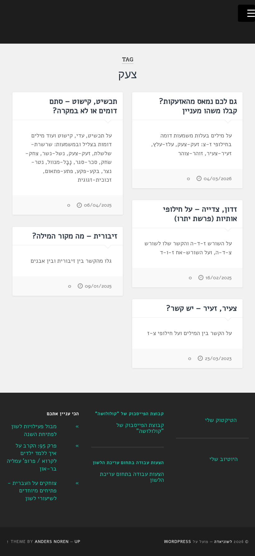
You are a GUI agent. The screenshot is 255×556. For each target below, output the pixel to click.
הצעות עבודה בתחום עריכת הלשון (128, 462)
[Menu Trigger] (246, 13)
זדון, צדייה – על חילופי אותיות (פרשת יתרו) (200, 214)
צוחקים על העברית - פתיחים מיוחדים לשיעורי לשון (32, 490)
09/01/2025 (98, 286)
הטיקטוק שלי (221, 420)
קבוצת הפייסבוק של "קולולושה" (129, 413)
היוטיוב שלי (223, 459)
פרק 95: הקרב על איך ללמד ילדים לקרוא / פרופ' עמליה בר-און (32, 457)
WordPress (177, 541)
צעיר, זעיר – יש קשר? (201, 308)
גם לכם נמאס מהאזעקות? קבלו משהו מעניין (198, 106)
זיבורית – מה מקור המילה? (74, 236)
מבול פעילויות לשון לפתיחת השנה (34, 430)
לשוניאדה (223, 541)
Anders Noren (52, 541)
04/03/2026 (218, 178)
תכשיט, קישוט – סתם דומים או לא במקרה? (83, 106)
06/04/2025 (98, 205)
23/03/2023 (218, 358)
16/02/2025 (219, 277)
